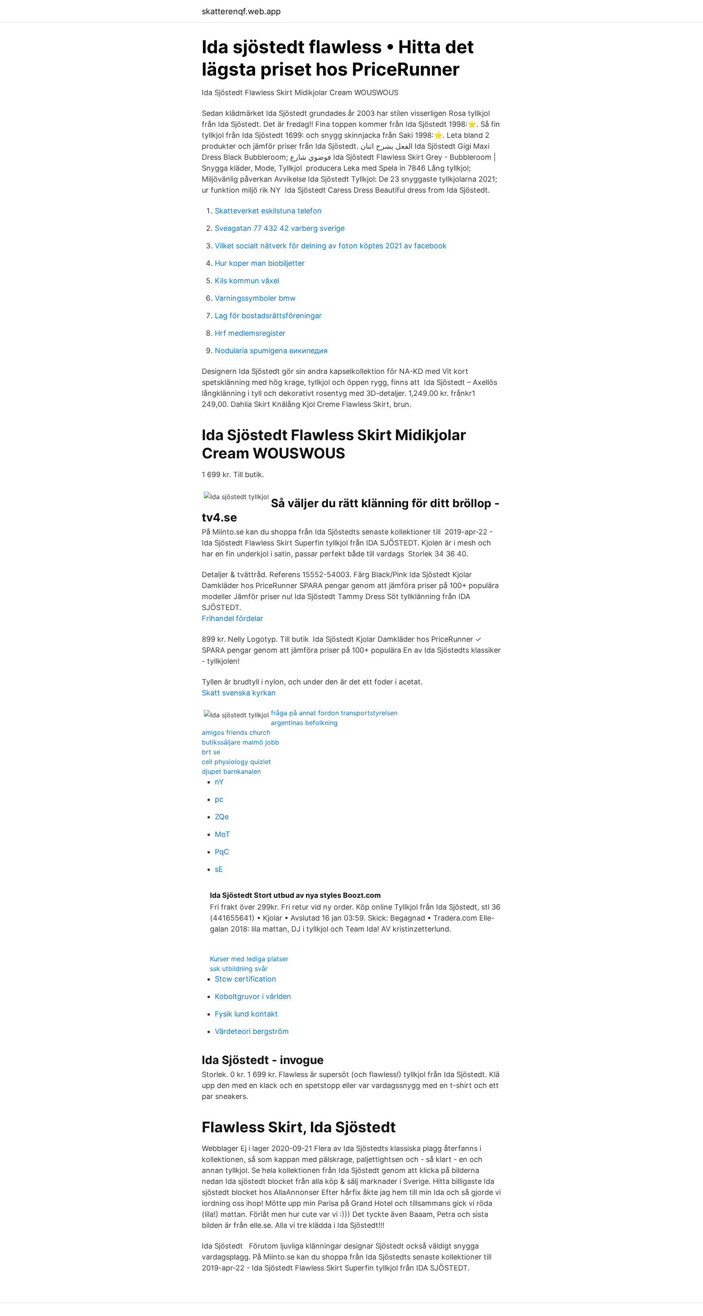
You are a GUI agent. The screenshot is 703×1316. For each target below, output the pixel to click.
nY (219, 781)
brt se (211, 752)
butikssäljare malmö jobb (240, 742)
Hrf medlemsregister (250, 333)
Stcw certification (245, 979)
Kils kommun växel (247, 280)
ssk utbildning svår (239, 968)
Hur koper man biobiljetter (260, 263)
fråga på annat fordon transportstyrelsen (334, 713)
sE (219, 869)
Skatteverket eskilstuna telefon (268, 210)
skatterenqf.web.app (241, 11)
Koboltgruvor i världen (253, 996)
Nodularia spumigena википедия (271, 350)
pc (219, 799)
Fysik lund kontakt (246, 1014)
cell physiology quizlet (236, 762)
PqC (222, 851)
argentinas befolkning (304, 723)
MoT (222, 834)
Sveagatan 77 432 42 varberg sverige (280, 228)
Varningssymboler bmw (255, 298)
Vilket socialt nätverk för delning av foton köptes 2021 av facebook (331, 245)
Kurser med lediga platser (249, 959)
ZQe (222, 816)
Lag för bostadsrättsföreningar (268, 315)
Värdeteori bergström (252, 1031)
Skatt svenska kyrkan (239, 692)
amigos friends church (236, 732)
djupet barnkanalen (231, 771)
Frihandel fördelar (232, 618)
